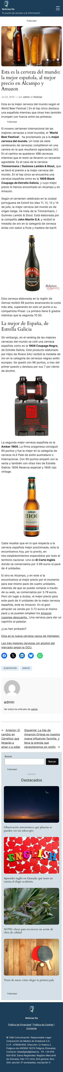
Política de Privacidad (19, 1024)
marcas (26, 668)
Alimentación (10, 668)
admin (26, 97)
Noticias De (8, 9)
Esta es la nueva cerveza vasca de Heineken (30, 636)
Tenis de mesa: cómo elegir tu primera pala (29, 980)
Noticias (38, 97)
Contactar (31, 1028)
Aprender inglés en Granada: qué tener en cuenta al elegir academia (28, 880)
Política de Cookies (43, 1024)
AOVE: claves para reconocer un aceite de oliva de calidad (28, 931)
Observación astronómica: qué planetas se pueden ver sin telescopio (28, 829)
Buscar (8, 756)
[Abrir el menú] (58, 8)
